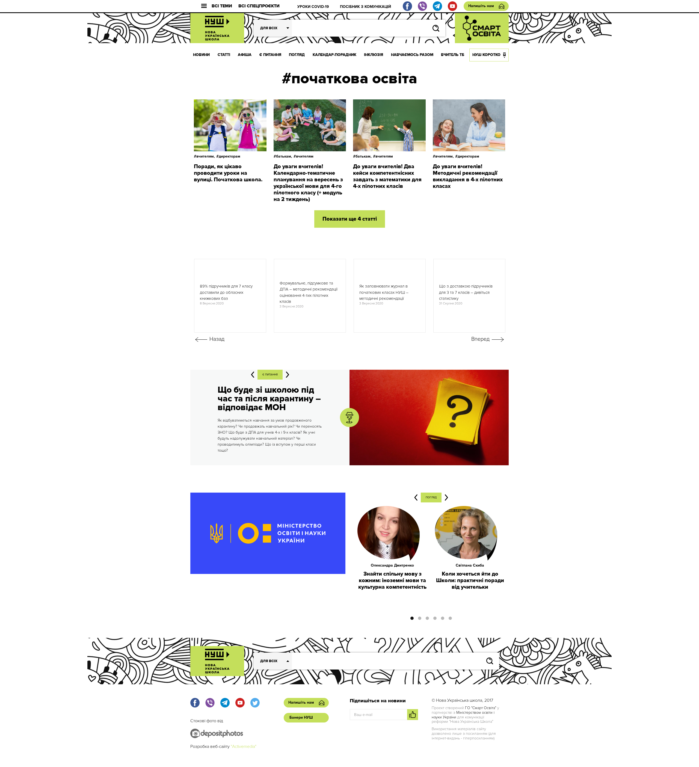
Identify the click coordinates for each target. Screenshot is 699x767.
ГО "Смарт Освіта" (480, 708)
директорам (229, 156)
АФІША (244, 54)
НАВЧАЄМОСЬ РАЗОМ (412, 54)
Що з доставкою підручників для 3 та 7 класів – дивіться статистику (466, 292)
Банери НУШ (301, 717)
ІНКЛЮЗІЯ (373, 54)
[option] (230, 295)
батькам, (284, 156)
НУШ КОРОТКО (486, 54)
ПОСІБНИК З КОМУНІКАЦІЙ (365, 6)
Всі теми (222, 6)
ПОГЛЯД (297, 54)
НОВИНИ (201, 54)
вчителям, (205, 156)
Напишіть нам (481, 6)
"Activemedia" (243, 746)
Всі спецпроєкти (259, 6)
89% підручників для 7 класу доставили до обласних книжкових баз (226, 292)
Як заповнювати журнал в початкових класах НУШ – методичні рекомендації (383, 292)
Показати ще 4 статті (349, 219)
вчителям (304, 156)
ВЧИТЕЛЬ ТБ (452, 54)
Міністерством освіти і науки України (463, 714)
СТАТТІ (224, 54)
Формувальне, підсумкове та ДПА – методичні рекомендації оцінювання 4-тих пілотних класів (308, 292)
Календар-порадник (334, 54)
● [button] (412, 618)
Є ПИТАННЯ (270, 54)
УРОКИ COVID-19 (313, 6)
